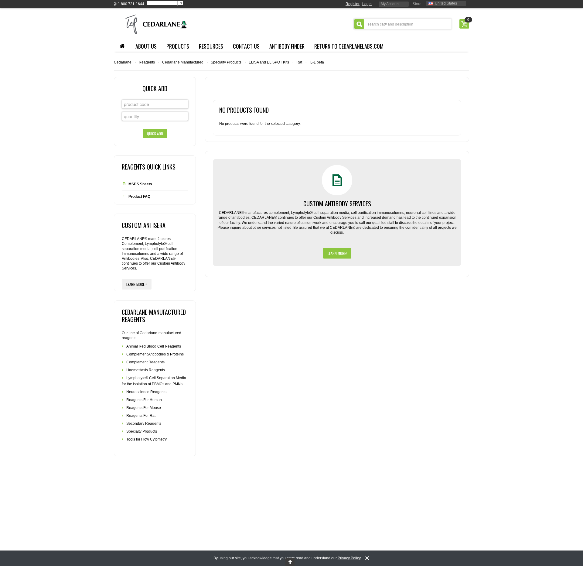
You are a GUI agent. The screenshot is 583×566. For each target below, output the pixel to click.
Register (353, 4)
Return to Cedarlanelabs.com (349, 46)
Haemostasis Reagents (145, 370)
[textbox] (403, 24)
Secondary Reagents (143, 423)
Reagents (147, 62)
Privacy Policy (349, 558)
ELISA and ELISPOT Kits (269, 62)
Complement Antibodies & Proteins (155, 354)
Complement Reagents (145, 362)
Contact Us (246, 46)
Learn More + (136, 284)
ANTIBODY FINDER (287, 46)
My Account (390, 4)
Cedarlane (122, 62)
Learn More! (337, 253)
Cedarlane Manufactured (182, 62)
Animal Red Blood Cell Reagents (153, 346)
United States (446, 3)
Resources (211, 46)
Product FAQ (139, 196)
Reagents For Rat (140, 415)
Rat (299, 62)
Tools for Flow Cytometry (146, 439)
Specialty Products (226, 62)
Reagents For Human (144, 400)
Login (367, 4)
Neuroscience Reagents (146, 392)
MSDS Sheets (140, 184)
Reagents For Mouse (143, 408)
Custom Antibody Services (337, 203)
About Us (146, 46)
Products (177, 46)
